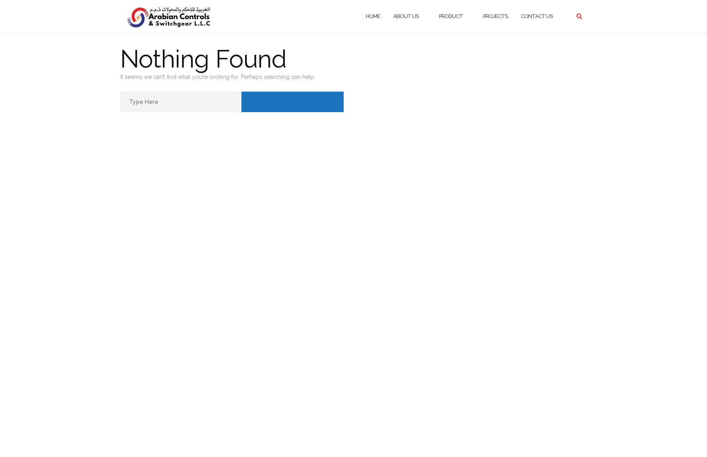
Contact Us (537, 16)
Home (373, 16)
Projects (495, 16)
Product (451, 16)
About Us (406, 16)
